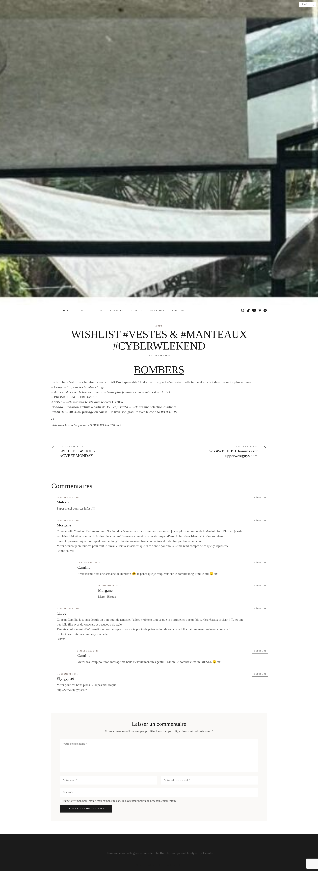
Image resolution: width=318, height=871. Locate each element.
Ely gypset (65, 678)
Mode (159, 326)
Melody (63, 502)
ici (119, 425)
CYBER (117, 402)
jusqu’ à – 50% (127, 407)
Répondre (260, 497)
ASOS (55, 402)
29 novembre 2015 (159, 355)
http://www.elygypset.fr (72, 689)
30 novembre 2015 (68, 609)
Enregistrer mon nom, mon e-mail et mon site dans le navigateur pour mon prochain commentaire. (120, 800)
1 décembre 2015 (67, 674)
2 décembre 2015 (88, 651)
